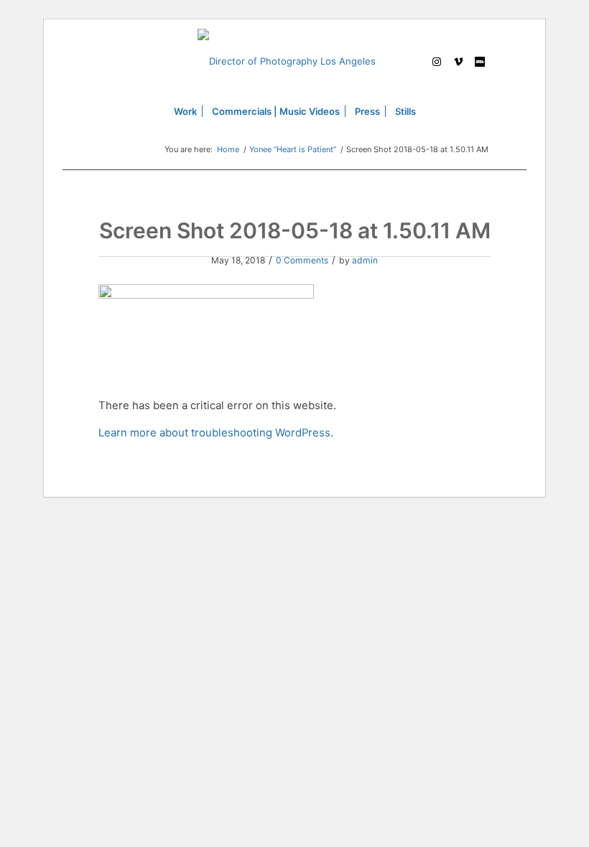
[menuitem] (185, 111)
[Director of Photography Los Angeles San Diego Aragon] (294, 61)
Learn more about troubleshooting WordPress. (215, 432)
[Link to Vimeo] (458, 61)
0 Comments (302, 260)
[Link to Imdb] (480, 61)
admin (365, 260)
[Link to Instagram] (436, 61)
